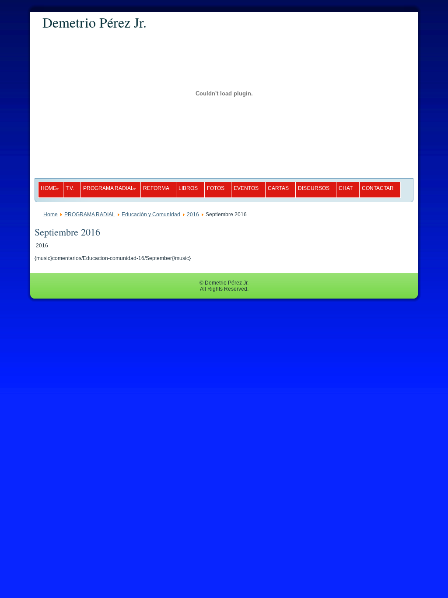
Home (50, 214)
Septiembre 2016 (67, 231)
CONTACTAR (378, 188)
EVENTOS (246, 188)
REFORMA (156, 188)
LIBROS (188, 188)
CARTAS (278, 188)
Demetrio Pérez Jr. (94, 22)
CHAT (346, 188)
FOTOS (215, 188)
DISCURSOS (313, 188)
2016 (193, 214)
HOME (47, 189)
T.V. (70, 188)
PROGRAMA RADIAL (107, 189)
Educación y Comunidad (151, 214)
